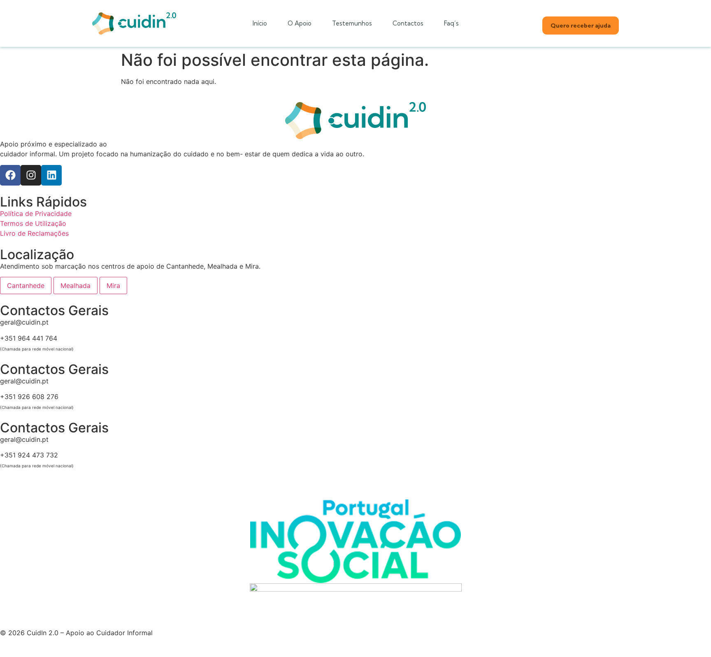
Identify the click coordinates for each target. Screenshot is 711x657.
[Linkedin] (51, 175)
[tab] (25, 285)
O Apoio (299, 23)
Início (260, 23)
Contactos (408, 23)
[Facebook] (10, 175)
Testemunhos (352, 23)
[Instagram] (31, 175)
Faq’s (451, 23)
